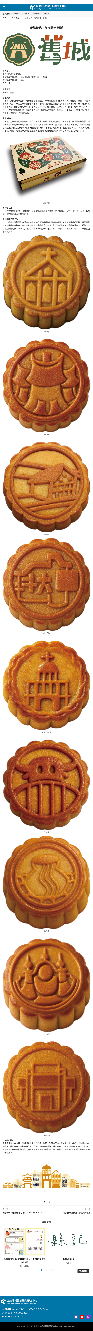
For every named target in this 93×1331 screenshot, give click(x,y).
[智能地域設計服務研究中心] (48, 6)
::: (1, 2)
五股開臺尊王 (37, 14)
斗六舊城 (26, 14)
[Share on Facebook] (44, 1202)
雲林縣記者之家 (68, 1259)
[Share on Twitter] (46, 1202)
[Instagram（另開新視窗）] (88, 1317)
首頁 (4, 18)
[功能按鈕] (49, 1202)
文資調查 (17, 14)
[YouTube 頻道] (82, 1317)
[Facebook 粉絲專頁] (76, 1317)
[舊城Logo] (46, 35)
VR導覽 (46, 14)
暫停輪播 (83, 1271)
